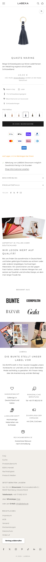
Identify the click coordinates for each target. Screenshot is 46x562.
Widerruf (6, 535)
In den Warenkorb (22, 124)
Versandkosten (19, 78)
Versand (5, 523)
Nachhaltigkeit (8, 471)
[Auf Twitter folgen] (9, 549)
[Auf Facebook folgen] (3, 549)
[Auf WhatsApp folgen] (40, 549)
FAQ (4, 456)
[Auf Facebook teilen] (11, 193)
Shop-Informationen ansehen (17, 169)
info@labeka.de (22, 504)
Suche (4, 460)
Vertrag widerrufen (13, 541)
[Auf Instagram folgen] (16, 549)
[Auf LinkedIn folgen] (34, 549)
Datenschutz (7, 531)
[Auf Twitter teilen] (14, 193)
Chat (18, 499)
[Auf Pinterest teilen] (17, 193)
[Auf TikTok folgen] (28, 549)
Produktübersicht (9, 464)
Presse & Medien (9, 475)
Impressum (7, 515)
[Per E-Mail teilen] (21, 193)
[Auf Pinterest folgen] (22, 549)
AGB (4, 519)
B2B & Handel (8, 468)
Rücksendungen (9, 527)
